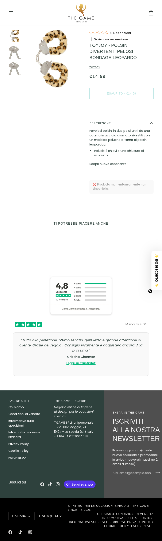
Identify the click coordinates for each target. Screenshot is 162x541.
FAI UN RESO (17, 458)
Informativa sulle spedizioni (128, 518)
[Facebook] (42, 484)
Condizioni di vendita (24, 414)
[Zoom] (31, 79)
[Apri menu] (14, 13)
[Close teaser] (150, 291)
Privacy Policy (18, 444)
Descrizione (100, 123)
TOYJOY (94, 67)
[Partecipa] (156, 472)
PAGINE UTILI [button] (18, 400)
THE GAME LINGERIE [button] (70, 400)
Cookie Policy (18, 451)
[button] (156, 270)
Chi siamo (16, 407)
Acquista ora (121, 108)
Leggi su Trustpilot (81, 363)
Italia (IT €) (48, 516)
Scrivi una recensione (111, 39)
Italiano (19, 516)
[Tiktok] (50, 484)
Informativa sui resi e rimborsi (97, 522)
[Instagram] (58, 484)
